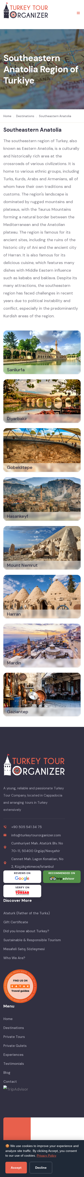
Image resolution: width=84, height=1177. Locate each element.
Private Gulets (15, 1046)
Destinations (13, 1028)
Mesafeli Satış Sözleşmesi (24, 949)
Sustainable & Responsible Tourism (32, 940)
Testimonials (13, 1063)
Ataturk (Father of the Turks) (26, 913)
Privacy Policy (46, 1155)
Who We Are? (14, 958)
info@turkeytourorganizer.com (36, 835)
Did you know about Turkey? (26, 931)
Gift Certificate (15, 922)
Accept (16, 1167)
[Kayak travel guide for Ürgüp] (42, 986)
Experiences (13, 1054)
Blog (6, 1072)
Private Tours (14, 1037)
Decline (41, 1167)
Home (8, 1019)
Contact (10, 1081)
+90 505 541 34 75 (26, 827)
